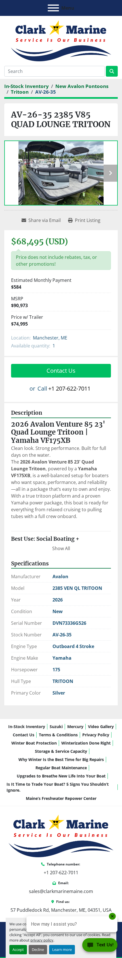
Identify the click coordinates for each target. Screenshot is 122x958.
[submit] (112, 71)
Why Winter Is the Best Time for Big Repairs (61, 759)
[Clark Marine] (61, 835)
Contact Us (61, 370)
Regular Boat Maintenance (61, 767)
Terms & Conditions (58, 734)
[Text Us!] (100, 946)
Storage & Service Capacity (61, 751)
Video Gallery (101, 726)
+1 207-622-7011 (69, 388)
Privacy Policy (95, 734)
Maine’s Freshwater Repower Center (61, 798)
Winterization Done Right (86, 743)
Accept (18, 949)
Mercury (75, 726)
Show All (61, 548)
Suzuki (56, 726)
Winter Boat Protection (34, 743)
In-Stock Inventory (26, 726)
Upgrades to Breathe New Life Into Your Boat (61, 776)
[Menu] (53, 8)
